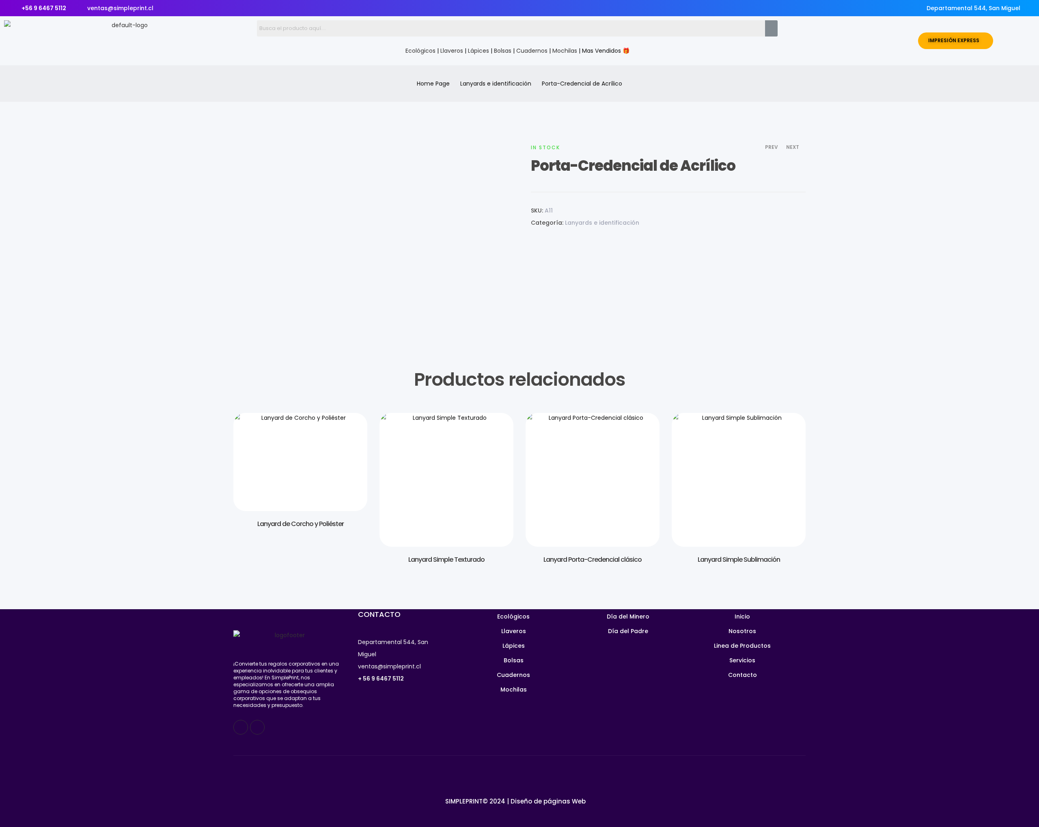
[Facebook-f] (240, 727)
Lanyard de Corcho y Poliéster (300, 523)
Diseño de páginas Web (548, 801)
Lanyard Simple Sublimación (739, 559)
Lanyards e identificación (495, 83)
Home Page (433, 83)
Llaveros (451, 51)
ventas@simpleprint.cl (389, 666)
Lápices (478, 51)
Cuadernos (532, 51)
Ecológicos (420, 51)
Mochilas (564, 51)
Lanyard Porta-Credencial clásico (592, 559)
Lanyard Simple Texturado (446, 559)
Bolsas (502, 51)
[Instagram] (257, 727)
